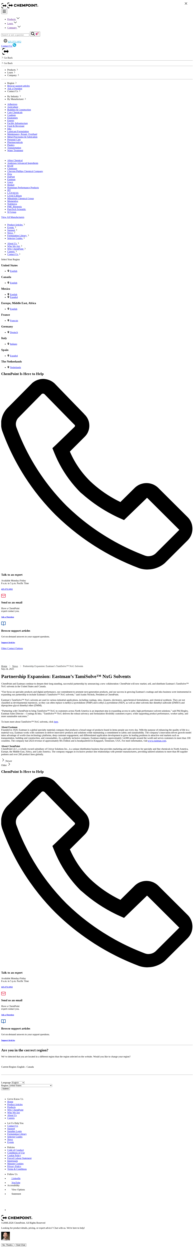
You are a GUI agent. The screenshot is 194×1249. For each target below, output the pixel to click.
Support (11, 1128)
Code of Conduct (15, 1150)
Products (11, 19)
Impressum (12, 1161)
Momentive (12, 201)
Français (14, 320)
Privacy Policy (14, 1166)
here (56, 721)
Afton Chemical (15, 160)
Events (10, 1142)
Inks (9, 128)
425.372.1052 (14, 41)
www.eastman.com (157, 740)
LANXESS (12, 193)
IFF (9, 190)
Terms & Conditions (17, 1169)
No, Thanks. (7, 1245)
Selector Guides (14, 1136)
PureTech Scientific (16, 209)
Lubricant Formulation (18, 131)
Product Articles (15, 1104)
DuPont (11, 176)
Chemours (12, 168)
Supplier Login (14, 1131)
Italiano (13, 344)
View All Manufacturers (12, 217)
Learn (10, 23)
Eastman (11, 179)
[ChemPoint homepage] (4, 7)
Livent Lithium (14, 195)
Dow (9, 174)
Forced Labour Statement (19, 1158)
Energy (10, 120)
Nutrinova (12, 204)
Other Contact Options (12, 648)
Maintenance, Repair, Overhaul (22, 134)
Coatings (11, 115)
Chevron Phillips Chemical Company (25, 171)
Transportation (14, 147)
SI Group (11, 212)
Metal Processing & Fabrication (22, 137)
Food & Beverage (15, 126)
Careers (11, 1118)
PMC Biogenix (14, 206)
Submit (5, 1088)
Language (6, 1082)
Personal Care (14, 139)
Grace (10, 182)
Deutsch (14, 332)
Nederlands (15, 367)
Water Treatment (15, 150)
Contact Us (12, 1126)
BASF (10, 166)
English (13, 271)
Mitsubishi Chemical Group (20, 198)
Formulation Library (17, 1134)
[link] (13, 1178)
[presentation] (16, 1189)
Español (14, 297)
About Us (12, 1115)
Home (4, 666)
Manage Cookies (15, 1163)
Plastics (10, 145)
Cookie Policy (14, 1155)
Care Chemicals (14, 112)
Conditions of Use (16, 1152)
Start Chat (20, 1245)
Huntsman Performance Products (23, 187)
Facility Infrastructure (17, 123)
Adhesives (12, 104)
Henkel (10, 185)
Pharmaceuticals (15, 142)
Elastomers (12, 118)
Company (12, 27)
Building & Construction (19, 109)
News (15, 666)
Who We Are (13, 1112)
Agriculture (12, 107)
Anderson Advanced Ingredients (22, 163)
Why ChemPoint (15, 1110)
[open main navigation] (4, 11)
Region (4, 1085)
